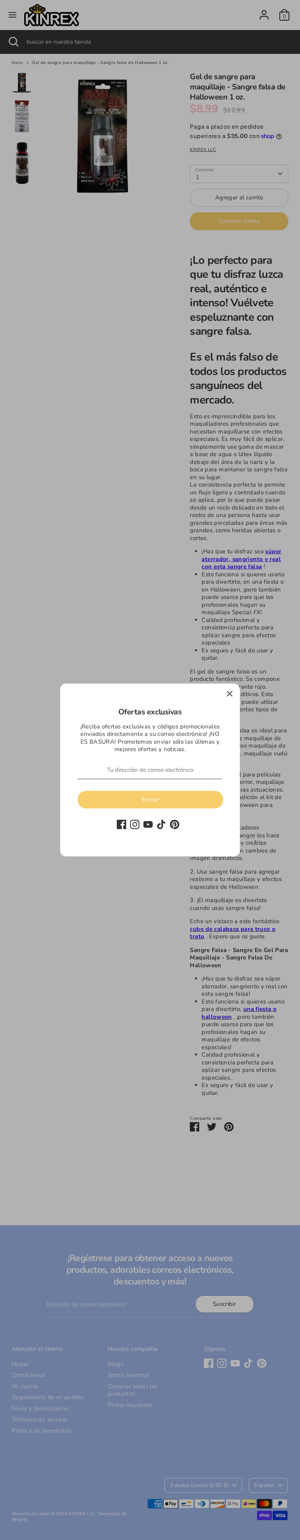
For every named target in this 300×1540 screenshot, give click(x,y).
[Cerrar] (229, 693)
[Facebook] (121, 824)
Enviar (150, 799)
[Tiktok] (161, 824)
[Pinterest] (174, 824)
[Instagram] (134, 824)
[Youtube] (148, 824)
